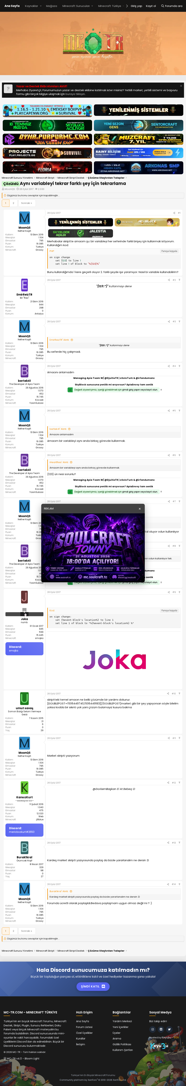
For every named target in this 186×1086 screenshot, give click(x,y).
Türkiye (39, 246)
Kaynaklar (31, 6)
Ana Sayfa (12, 6)
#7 (174, 501)
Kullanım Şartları (123, 1050)
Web (41, 816)
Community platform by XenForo (93, 1079)
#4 (174, 366)
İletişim (80, 1044)
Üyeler (116, 1033)
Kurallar (80, 1038)
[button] (40, 6)
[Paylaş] (174, 213)
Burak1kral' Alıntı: (59, 891)
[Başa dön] (179, 280)
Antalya (39, 313)
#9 (174, 592)
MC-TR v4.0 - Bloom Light (22, 1058)
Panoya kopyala (169, 251)
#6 (174, 455)
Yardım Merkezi (122, 1021)
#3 (174, 321)
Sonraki (25, 203)
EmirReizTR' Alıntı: (59, 340)
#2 (174, 280)
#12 (174, 782)
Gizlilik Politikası (122, 1044)
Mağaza (51, 6)
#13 (174, 842)
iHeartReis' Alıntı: (59, 462)
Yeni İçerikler (120, 1027)
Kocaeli (39, 399)
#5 (174, 410)
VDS (176, 1037)
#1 (179, 212)
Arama (117, 1038)
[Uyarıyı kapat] (180, 86)
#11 (174, 738)
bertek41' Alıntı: (58, 429)
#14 (174, 884)
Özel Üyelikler (84, 1033)
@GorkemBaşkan (104, 789)
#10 (174, 693)
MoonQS (10, 189)
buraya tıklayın (75, 94)
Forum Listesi (84, 1027)
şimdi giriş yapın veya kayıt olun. (140, 389)
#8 (174, 545)
